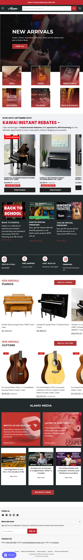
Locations (55, 543)
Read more (13, 476)
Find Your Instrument (61, 551)
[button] (19, 190)
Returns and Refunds (28, 551)
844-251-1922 (5, 267)
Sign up (32, 531)
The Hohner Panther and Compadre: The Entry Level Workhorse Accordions (68, 470)
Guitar (41, 83)
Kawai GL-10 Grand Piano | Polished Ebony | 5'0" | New (19, 178)
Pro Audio (40, 105)
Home (17, 551)
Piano (11, 83)
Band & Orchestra (69, 105)
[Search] (74, 8)
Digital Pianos (69, 83)
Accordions (11, 105)
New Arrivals (10, 280)
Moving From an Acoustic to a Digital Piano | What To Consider (41, 470)
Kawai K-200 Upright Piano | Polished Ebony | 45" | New (52, 178)
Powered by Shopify (41, 556)
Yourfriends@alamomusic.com (33, 543)
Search (50, 551)
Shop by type (41, 551)
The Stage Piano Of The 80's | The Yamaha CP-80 (13, 470)
